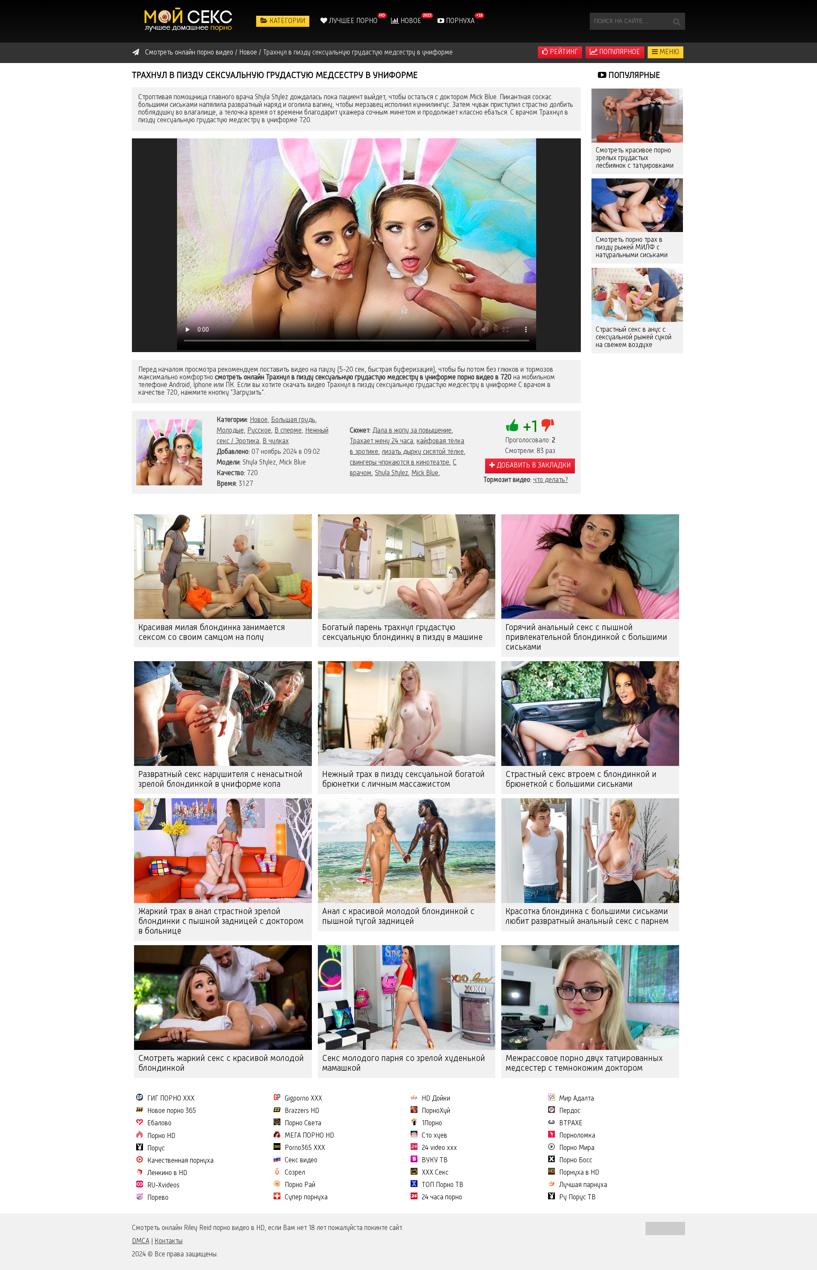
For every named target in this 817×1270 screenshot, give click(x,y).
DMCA (140, 1241)
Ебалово (159, 1123)
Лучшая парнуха (583, 1185)
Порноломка (577, 1135)
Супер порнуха (306, 1197)
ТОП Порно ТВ (442, 1185)
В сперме (288, 430)
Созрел (295, 1173)
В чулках (276, 441)
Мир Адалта (576, 1098)
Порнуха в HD (579, 1173)
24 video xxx (439, 1148)
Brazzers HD (302, 1111)
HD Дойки (436, 1098)
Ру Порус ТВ (577, 1197)
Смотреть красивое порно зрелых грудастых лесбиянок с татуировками (635, 158)
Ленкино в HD (167, 1173)
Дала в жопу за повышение (411, 430)
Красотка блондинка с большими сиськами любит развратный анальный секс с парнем (587, 917)
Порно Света (303, 1123)
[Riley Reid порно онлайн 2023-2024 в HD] (189, 21)
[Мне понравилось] (512, 425)
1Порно (432, 1123)
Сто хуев (434, 1135)
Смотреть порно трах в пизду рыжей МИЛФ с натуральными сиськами (632, 248)
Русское (259, 430)
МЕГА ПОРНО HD (309, 1135)
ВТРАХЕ (571, 1123)
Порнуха (459, 21)
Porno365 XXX (305, 1148)
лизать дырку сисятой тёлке (423, 452)
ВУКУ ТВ (435, 1160)
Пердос (569, 1111)
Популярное (618, 52)
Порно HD (161, 1136)
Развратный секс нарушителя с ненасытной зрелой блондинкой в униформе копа (220, 780)
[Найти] (676, 21)
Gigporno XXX (303, 1098)
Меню (668, 52)
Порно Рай (300, 1185)
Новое (410, 21)
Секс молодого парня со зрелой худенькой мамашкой (403, 1064)
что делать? (550, 480)
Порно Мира (576, 1148)
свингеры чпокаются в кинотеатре (399, 462)
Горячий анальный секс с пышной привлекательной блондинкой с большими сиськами (586, 638)
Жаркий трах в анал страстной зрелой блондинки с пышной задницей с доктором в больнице (220, 922)
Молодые (230, 430)
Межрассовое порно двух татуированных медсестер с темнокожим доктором (584, 1064)
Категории (286, 21)
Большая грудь (293, 420)
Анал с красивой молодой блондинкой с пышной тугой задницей (398, 917)
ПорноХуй (436, 1111)
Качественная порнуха (180, 1161)
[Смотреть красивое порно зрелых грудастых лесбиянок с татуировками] (637, 116)
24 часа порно (442, 1197)
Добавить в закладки (533, 465)
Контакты (168, 1241)
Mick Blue (424, 473)
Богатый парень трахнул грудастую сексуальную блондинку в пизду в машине (402, 633)
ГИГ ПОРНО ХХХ (170, 1098)
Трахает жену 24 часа (381, 441)
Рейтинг (563, 52)
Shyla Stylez (391, 473)
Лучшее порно (352, 21)
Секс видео (301, 1160)
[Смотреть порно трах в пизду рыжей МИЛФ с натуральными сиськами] (637, 205)
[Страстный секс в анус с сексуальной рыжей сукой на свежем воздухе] (637, 295)
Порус (156, 1148)
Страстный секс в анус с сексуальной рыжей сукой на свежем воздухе (633, 338)
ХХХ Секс (435, 1173)
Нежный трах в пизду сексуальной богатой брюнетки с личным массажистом (403, 780)
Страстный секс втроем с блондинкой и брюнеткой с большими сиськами (581, 780)
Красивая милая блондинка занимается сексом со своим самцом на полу (211, 633)
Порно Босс (575, 1160)
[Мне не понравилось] (547, 425)
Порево (158, 1198)
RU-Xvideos (163, 1185)
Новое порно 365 (171, 1111)
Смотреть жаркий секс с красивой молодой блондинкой (221, 1064)
